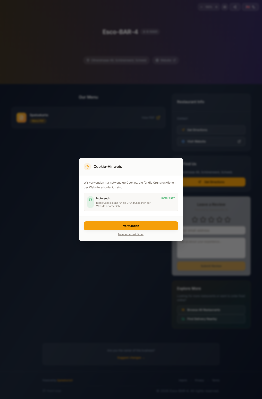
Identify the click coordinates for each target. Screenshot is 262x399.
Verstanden (131, 225)
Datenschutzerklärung (131, 234)
